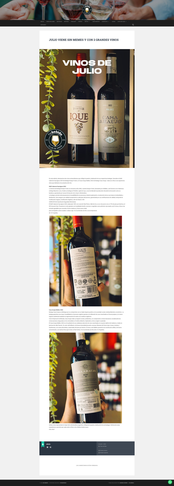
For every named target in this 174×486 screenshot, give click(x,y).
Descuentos (96, 21)
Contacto (105, 21)
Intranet (43, 24)
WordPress (63, 482)
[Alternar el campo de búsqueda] (133, 24)
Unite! (86, 21)
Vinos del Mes (50, 21)
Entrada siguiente (104, 452)
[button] (170, 482)
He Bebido (45, 482)
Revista (66, 21)
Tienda (80, 21)
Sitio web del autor (50, 447)
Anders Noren (124, 482)
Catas (113, 21)
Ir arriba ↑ (132, 482)
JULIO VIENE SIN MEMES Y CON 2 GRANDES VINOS (84, 40)
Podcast (73, 21)
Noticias (59, 21)
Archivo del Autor (47, 447)
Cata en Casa (121, 21)
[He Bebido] (87, 10)
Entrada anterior (103, 450)
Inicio (42, 21)
